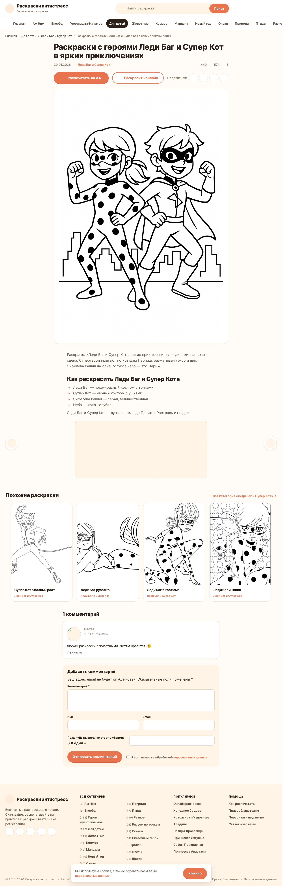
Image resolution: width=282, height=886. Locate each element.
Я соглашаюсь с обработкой (169, 757)
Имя (70, 717)
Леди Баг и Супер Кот (56, 36)
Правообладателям (244, 810)
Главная (19, 23)
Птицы (261, 23)
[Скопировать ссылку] (223, 77)
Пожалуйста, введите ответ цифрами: (95, 737)
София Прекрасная (188, 844)
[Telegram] (213, 77)
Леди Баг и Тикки (227, 590)
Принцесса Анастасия (190, 851)
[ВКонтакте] (193, 77)
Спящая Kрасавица (188, 831)
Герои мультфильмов (86, 23)
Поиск (219, 8)
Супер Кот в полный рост (34, 590)
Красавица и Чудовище (191, 817)
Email (147, 717)
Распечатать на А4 (84, 78)
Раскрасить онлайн (141, 78)
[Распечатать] (66, 509)
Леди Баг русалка (95, 590)
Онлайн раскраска (187, 803)
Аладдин (180, 824)
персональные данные (92, 875)
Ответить (75, 653)
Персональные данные (246, 817)
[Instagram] (41, 831)
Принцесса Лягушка (188, 838)
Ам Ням (38, 23)
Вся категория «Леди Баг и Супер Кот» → (245, 496)
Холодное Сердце (187, 810)
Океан (223, 23)
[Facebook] (52, 831)
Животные (140, 23)
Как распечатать (242, 803)
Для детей (117, 23)
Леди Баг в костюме (163, 590)
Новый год (203, 23)
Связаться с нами (242, 824)
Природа (242, 23)
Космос (161, 23)
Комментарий (78, 686)
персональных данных (190, 757)
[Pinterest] (30, 831)
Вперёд (57, 23)
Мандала (181, 23)
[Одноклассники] (203, 77)
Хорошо (195, 873)
